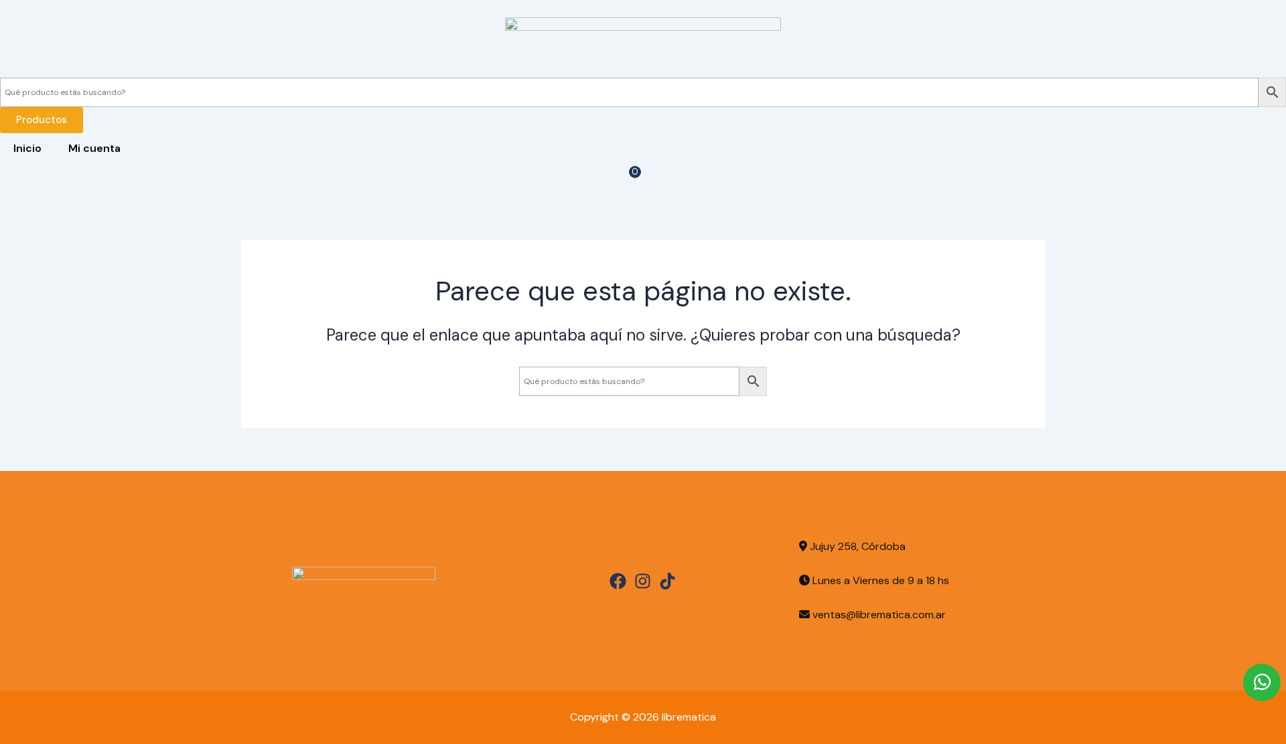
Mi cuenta (94, 148)
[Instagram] (642, 581)
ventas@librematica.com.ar (879, 615)
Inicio (27, 148)
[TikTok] (667, 581)
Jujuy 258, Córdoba (856, 546)
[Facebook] (618, 581)
